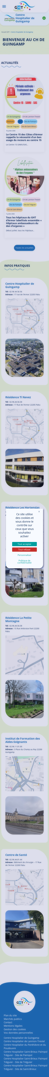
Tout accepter (24, 544)
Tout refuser (24, 549)
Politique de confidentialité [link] (24, 561)
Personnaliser (24, 555)
